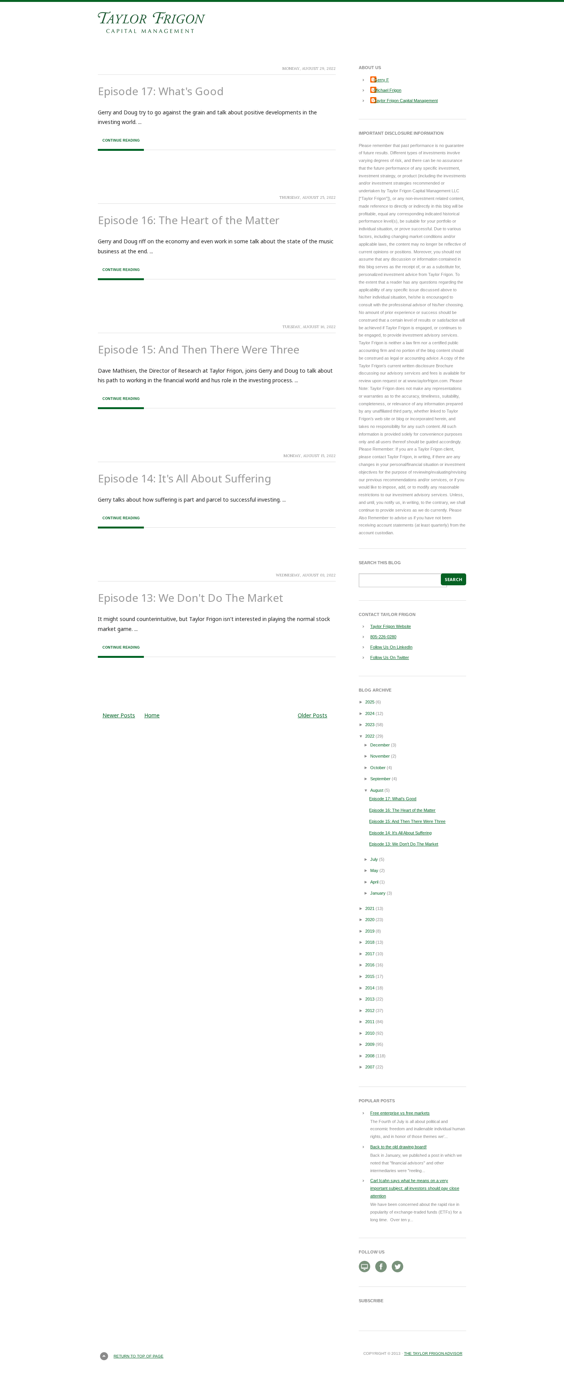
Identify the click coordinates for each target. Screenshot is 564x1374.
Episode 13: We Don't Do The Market (190, 597)
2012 (369, 1010)
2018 (369, 942)
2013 (369, 999)
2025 (369, 702)
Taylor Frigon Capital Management (406, 100)
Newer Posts (118, 715)
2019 (369, 931)
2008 (369, 1056)
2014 (369, 988)
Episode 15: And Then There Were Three (198, 349)
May (374, 870)
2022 (369, 736)
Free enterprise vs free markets (400, 1113)
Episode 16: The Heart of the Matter (188, 220)
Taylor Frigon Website (390, 626)
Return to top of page (138, 1356)
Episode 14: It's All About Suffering (184, 478)
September (380, 778)
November (380, 756)
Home (152, 715)
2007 (369, 1067)
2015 (369, 976)
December (380, 745)
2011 (369, 1021)
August (376, 790)
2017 (369, 953)
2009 (369, 1044)
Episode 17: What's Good (161, 91)
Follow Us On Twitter (389, 657)
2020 (369, 919)
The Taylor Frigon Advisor (433, 1353)
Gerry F (381, 80)
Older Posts (312, 715)
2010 (369, 1033)
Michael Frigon (387, 90)
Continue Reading (121, 140)
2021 (369, 908)
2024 (369, 713)
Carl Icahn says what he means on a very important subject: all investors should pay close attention (414, 1188)
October (378, 767)
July (374, 859)
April (374, 882)
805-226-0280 (383, 636)
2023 (369, 724)
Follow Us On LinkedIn (391, 647)
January (378, 893)
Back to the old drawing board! (398, 1146)
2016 (369, 965)
